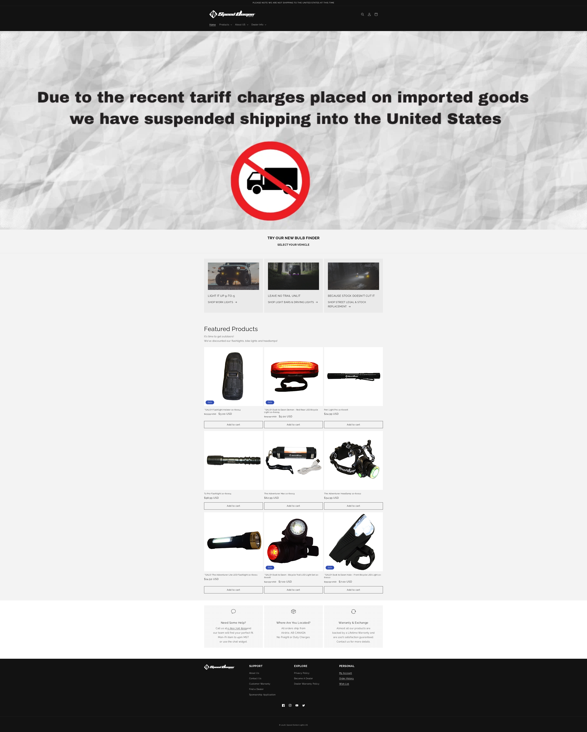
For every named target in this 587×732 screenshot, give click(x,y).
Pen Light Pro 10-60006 (336, 410)
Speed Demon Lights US (297, 725)
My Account (345, 673)
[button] (225, 24)
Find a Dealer (256, 689)
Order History (346, 678)
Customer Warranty (259, 684)
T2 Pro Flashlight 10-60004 (217, 493)
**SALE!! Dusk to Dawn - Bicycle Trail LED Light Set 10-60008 (291, 576)
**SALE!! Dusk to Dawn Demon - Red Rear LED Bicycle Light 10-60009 (291, 411)
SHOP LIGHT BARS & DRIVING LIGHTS (291, 302)
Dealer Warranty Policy (306, 684)
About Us (254, 673)
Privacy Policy (301, 673)
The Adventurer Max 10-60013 (279, 493)
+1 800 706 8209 (237, 628)
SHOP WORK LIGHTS (220, 302)
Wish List (344, 684)
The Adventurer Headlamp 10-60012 (342, 493)
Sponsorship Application (262, 694)
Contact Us (255, 678)
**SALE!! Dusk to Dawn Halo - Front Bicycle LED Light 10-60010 (352, 576)
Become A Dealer (303, 678)
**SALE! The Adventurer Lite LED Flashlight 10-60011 (231, 575)
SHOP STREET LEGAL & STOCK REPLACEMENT (347, 304)
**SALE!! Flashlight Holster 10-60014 (222, 410)
